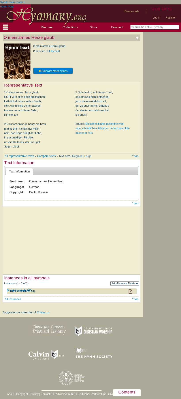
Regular (77, 156)
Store (93, 27)
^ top (135, 156)
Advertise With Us (66, 394)
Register (171, 17)
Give (111, 394)
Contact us (43, 312)
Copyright (22, 394)
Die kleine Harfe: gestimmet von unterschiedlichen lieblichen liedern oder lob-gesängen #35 (102, 128)
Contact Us (47, 394)
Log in (156, 17)
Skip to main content (12, 2)
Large (87, 156)
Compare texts (46, 156)
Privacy (34, 394)
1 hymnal (54, 51)
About (10, 394)
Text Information (19, 171)
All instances (13, 299)
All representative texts (19, 156)
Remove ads (131, 11)
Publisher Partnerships (92, 394)
